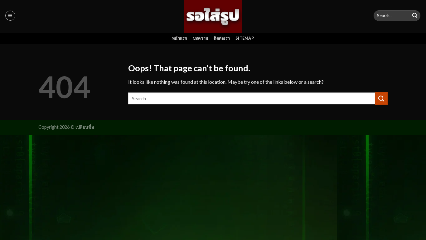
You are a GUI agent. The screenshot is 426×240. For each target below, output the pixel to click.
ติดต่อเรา (222, 38)
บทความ (200, 38)
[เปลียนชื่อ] (213, 16)
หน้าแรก (179, 38)
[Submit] (414, 15)
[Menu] (10, 16)
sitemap (244, 38)
